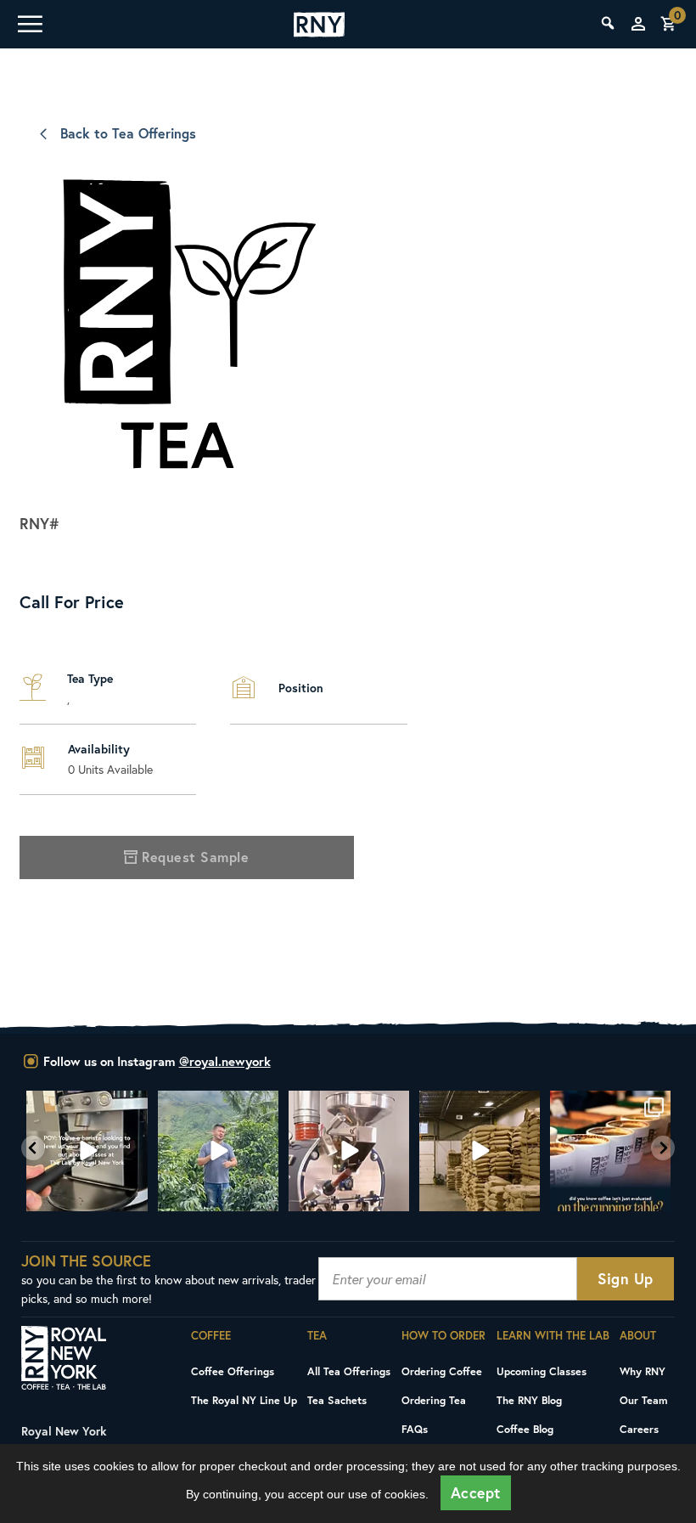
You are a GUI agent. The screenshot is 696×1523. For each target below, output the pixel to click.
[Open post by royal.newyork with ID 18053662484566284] (348, 1151)
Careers (639, 1429)
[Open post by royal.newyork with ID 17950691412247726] (217, 1151)
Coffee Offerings (232, 1371)
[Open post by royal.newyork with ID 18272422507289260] (609, 1151)
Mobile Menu (29, 24)
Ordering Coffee (441, 1371)
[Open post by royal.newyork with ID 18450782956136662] (86, 1151)
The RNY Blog (529, 1400)
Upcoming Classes (542, 1371)
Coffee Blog (525, 1429)
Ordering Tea (433, 1400)
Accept (476, 1493)
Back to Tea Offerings (128, 133)
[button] (33, 1148)
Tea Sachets (337, 1400)
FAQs (414, 1429)
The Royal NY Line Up (244, 1400)
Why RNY (642, 1371)
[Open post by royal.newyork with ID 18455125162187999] (478, 1151)
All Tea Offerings (348, 1371)
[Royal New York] (319, 24)
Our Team (644, 1400)
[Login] (638, 24)
